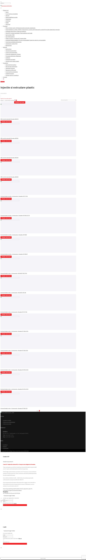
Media (7, 22)
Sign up (20, 538)
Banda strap (9, 45)
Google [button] (10, 495)
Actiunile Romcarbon (11, 64)
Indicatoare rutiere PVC (11, 43)
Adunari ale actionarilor (11, 66)
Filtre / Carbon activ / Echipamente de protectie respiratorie (20, 28)
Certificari (8, 21)
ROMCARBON (4, 93)
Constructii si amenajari (11, 52)
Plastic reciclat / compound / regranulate (16, 38)
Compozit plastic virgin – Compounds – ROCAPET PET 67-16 (14, 273)
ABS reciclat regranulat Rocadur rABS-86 (9, 157)
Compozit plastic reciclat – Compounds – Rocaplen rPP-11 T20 (14, 196)
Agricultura (8, 49)
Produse (5, 26)
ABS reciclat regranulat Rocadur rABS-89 (9, 177)
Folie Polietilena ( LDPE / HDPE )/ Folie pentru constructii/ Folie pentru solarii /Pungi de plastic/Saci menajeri (33, 29)
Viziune (7, 15)
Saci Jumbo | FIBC (10, 35)
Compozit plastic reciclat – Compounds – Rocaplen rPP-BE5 (14, 234)
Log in (15, 503)
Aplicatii (5, 47)
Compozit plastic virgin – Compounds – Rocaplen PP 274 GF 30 (14, 389)
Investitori (5, 63)
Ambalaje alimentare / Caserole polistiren (16, 31)
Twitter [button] (13, 495)
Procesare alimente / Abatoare (13, 56)
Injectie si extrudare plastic (12, 61)
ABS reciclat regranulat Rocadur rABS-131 (9, 119)
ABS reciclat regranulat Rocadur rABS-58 (9, 138)
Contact (5, 77)
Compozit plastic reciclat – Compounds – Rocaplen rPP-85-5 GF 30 (15, 215)
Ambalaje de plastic (10, 59)
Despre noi (5, 10)
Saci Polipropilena (10, 36)
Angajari (5, 446)
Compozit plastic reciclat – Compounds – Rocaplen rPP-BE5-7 (14, 254)
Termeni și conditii (7, 420)
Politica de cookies (7, 423)
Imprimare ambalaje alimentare (13, 42)
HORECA (8, 57)
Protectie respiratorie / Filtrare (13, 54)
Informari (8, 24)
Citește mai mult (19, 102)
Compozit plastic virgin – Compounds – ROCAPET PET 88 (13, 292)
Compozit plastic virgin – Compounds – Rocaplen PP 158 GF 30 (14, 331)
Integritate (8, 19)
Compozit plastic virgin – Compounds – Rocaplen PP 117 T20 (14, 312)
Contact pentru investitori (12, 75)
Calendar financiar (10, 68)
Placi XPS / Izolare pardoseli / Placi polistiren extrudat (19, 33)
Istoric (7, 12)
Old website (5, 448)
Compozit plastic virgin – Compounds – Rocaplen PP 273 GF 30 (14, 369)
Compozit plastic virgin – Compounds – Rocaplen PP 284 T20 (14, 408)
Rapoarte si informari (11, 70)
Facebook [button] (6, 495)
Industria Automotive (11, 50)
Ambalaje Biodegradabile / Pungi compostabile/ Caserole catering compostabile (26, 40)
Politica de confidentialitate (9, 422)
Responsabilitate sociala (11, 17)
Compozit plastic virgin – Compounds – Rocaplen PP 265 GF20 (14, 350)
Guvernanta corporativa (12, 13)
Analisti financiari (10, 73)
